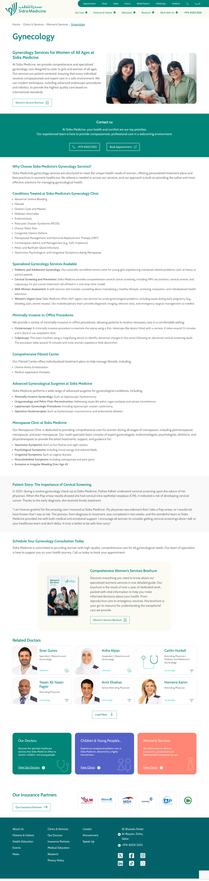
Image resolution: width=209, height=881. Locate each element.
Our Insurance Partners (28, 807)
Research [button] (146, 12)
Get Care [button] (79, 12)
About (104, 3)
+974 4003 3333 (193, 12)
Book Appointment (121, 147)
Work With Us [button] (167, 12)
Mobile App (161, 3)
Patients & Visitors (23, 835)
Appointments (89, 3)
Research (53, 854)
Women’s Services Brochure (29, 102)
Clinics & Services (33, 24)
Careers (87, 829)
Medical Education (59, 847)
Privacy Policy (56, 860)
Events (127, 3)
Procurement (90, 835)
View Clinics (88, 767)
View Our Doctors (29, 767)
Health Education (23, 841)
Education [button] (127, 12)
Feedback (176, 3)
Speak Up (88, 841)
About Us (18, 829)
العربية (197, 3)
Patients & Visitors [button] (103, 12)
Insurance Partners (59, 841)
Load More (101, 714)
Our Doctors (55, 835)
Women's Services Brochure (107, 620)
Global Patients (143, 3)
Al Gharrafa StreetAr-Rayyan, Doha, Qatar (132, 833)
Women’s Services (57, 24)
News (116, 3)
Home (16, 24)
